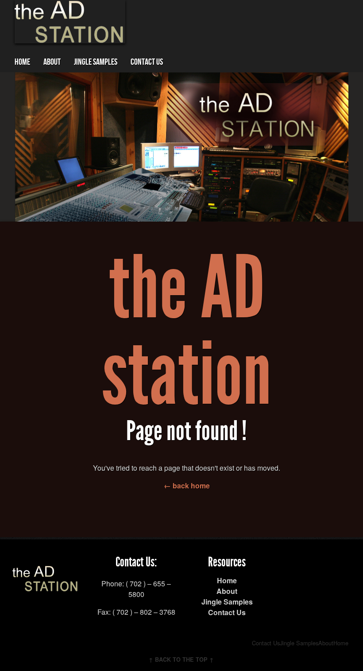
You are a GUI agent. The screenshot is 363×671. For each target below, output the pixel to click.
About (52, 62)
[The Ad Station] (45, 586)
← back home (187, 485)
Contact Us (147, 62)
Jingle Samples (95, 62)
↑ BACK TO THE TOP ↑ (181, 659)
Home (22, 62)
